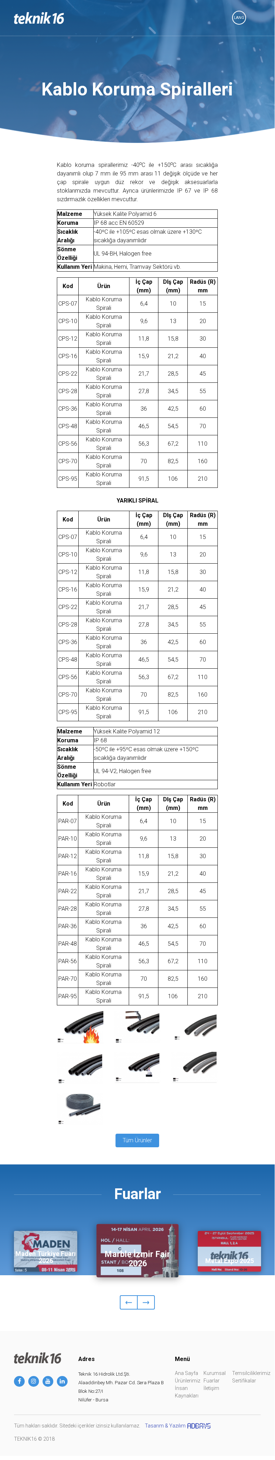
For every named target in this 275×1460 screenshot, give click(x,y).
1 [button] (130, 1255)
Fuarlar (211, 1381)
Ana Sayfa (186, 1373)
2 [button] (138, 1255)
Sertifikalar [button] (244, 1381)
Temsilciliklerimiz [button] (251, 1373)
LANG (239, 17)
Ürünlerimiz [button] (187, 1381)
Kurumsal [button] (214, 1373)
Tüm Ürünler (137, 1140)
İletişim (211, 1388)
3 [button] (145, 1255)
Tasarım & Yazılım (165, 1426)
